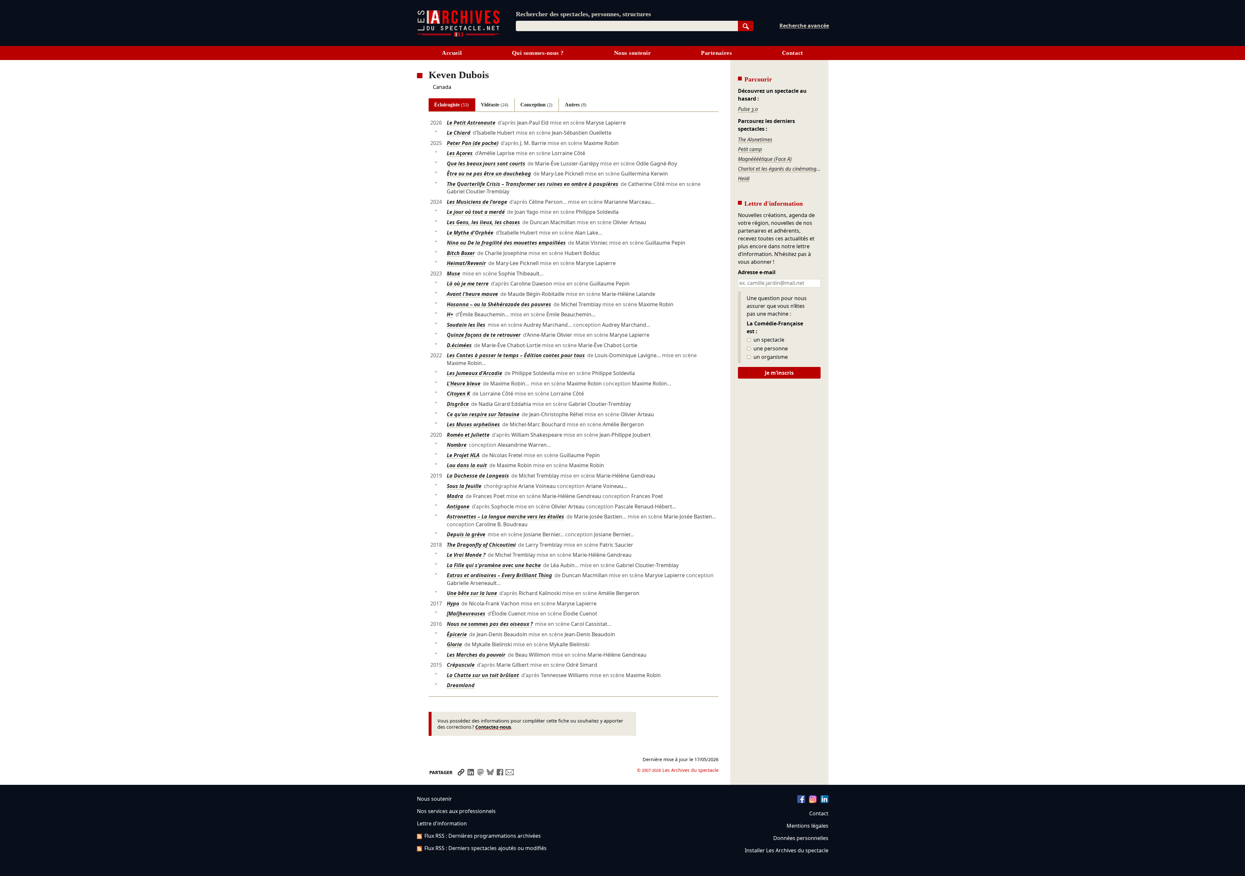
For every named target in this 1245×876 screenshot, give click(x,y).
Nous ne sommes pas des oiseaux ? (490, 623)
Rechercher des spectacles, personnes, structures (583, 14)
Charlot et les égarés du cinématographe (779, 168)
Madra (455, 496)
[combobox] (627, 26)
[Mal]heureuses (466, 613)
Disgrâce (458, 404)
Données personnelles (800, 838)
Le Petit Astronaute (471, 122)
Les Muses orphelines (473, 424)
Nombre (457, 444)
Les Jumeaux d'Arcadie (474, 373)
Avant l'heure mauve (472, 294)
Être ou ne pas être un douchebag (489, 173)
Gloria (454, 644)
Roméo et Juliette (468, 434)
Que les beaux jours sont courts (486, 163)
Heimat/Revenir (466, 263)
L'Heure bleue (463, 383)
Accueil (452, 53)
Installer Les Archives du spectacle (786, 850)
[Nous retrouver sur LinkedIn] (824, 801)
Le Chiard (458, 132)
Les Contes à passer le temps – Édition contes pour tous (516, 355)
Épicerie (457, 634)
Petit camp (750, 149)
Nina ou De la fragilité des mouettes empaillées (506, 242)
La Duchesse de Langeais (478, 475)
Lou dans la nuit (467, 465)
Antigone (458, 506)
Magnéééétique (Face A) (765, 159)
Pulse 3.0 (748, 109)
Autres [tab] (576, 104)
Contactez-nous (493, 727)
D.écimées (459, 345)
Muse (453, 273)
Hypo (453, 603)
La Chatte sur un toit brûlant (483, 675)
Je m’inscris (779, 372)
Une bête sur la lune (472, 593)
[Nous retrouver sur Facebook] (801, 801)
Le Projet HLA (463, 455)
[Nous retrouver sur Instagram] (813, 801)
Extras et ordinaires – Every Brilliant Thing (499, 575)
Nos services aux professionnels (456, 811)
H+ (450, 314)
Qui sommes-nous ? (538, 53)
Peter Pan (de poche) (472, 143)
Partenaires (716, 53)
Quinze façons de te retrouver (484, 334)
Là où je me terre (468, 283)
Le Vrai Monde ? (466, 554)
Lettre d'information (442, 823)
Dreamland (461, 685)
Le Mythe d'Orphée (470, 232)
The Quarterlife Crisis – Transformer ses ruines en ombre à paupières (532, 184)
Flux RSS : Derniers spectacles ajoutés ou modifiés (485, 848)
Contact (792, 53)
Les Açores (460, 153)
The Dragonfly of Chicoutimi (481, 544)
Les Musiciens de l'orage (477, 201)
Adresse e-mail (757, 272)
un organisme (770, 357)
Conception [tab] (536, 104)
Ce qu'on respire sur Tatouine (483, 414)
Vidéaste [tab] (494, 104)
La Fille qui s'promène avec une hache (494, 565)
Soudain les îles (466, 324)
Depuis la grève (466, 534)
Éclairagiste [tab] (451, 104)
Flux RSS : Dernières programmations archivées (482, 835)
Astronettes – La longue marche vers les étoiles (505, 516)
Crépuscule (461, 664)
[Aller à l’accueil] (458, 35)
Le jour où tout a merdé (476, 211)
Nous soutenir (632, 53)
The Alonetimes (755, 139)
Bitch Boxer (461, 253)
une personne (770, 349)
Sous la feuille (464, 486)
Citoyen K (458, 393)
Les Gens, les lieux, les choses (483, 222)
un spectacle (768, 340)
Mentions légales (807, 825)
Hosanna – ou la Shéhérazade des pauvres (499, 304)
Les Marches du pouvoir (476, 654)
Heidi (744, 178)
